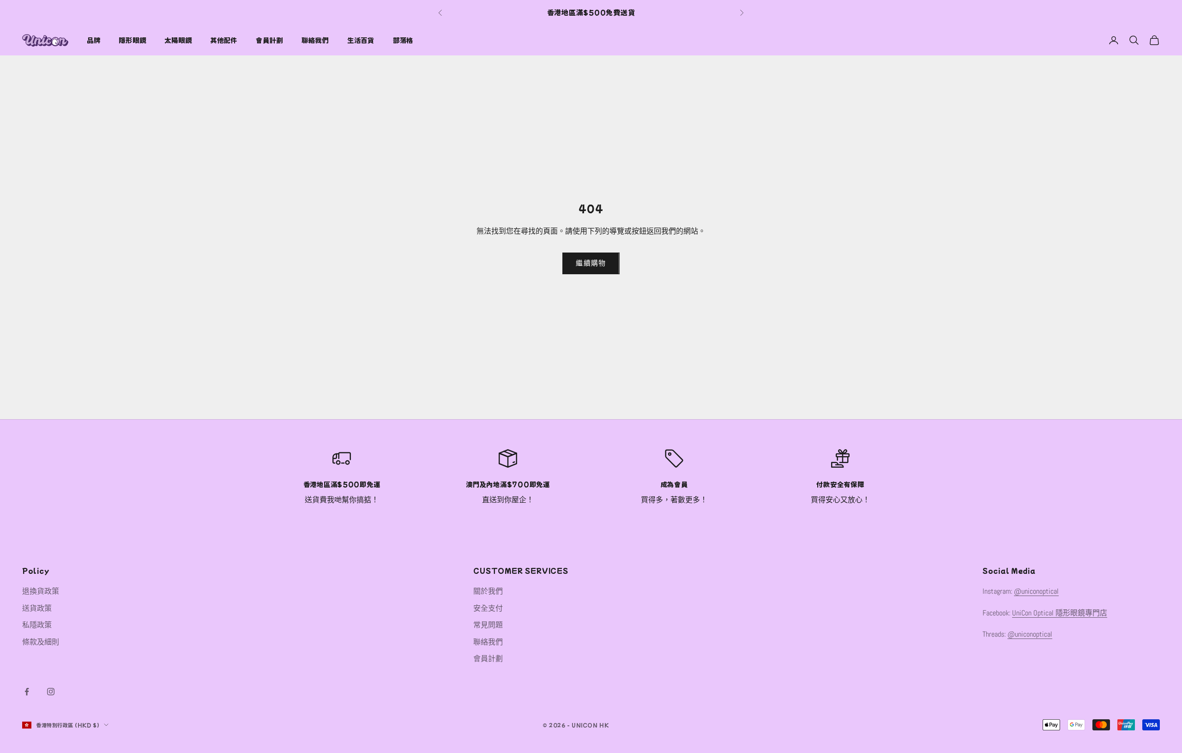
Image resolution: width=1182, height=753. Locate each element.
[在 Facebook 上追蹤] (26, 691)
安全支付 (488, 608)
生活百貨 (360, 40)
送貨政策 (37, 608)
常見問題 (488, 625)
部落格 (403, 40)
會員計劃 (269, 40)
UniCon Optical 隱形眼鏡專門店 (1059, 613)
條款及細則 (40, 642)
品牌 (93, 40)
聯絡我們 (315, 40)
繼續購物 (591, 263)
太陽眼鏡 (178, 40)
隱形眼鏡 (132, 40)
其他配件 (223, 40)
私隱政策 (37, 625)
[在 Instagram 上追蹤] (50, 691)
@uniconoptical (1036, 591)
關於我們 (488, 591)
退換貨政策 (40, 591)
